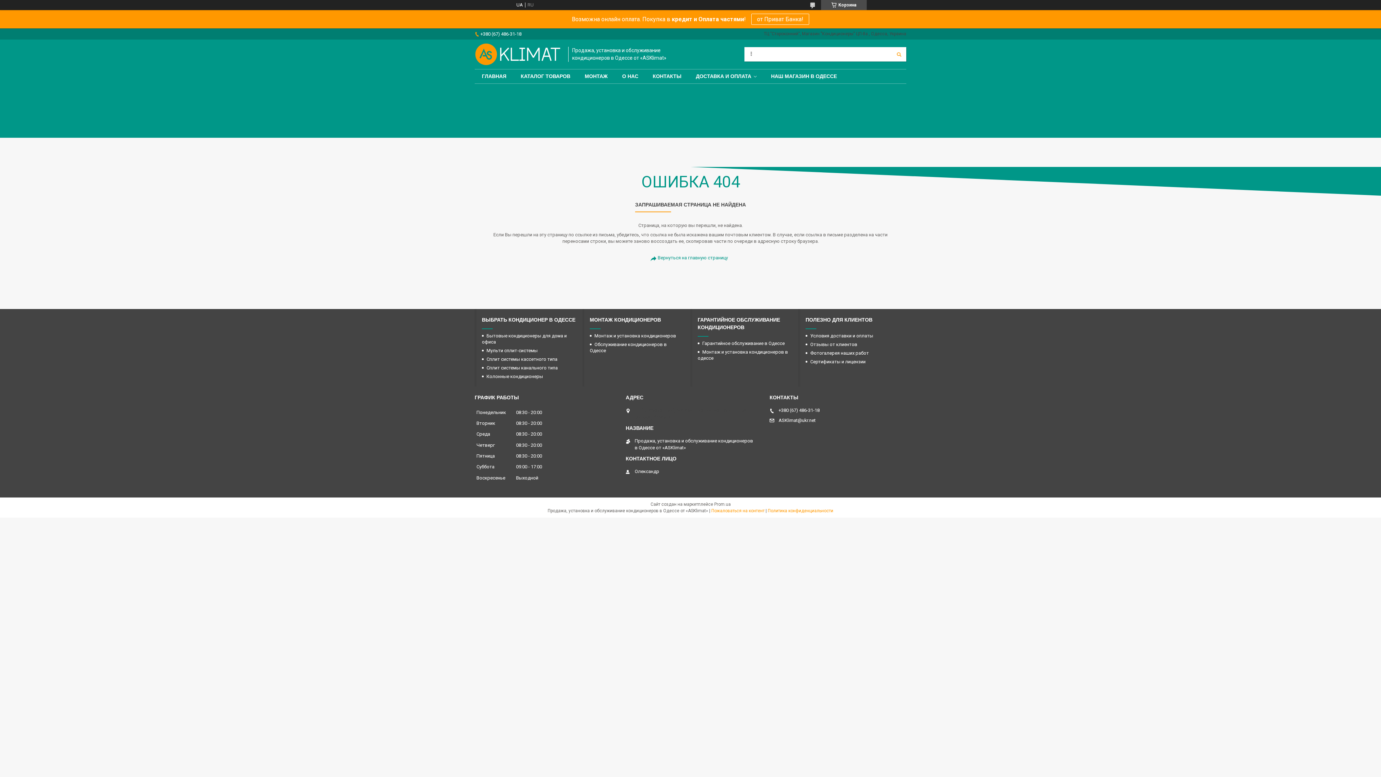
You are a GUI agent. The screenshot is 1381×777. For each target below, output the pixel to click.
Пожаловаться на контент (738, 510)
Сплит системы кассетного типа (522, 359)
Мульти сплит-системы (512, 350)
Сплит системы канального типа (522, 368)
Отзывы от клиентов (833, 344)
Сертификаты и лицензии (838, 361)
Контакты (667, 76)
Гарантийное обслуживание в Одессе (743, 343)
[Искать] (899, 54)
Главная (494, 76)
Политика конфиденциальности (800, 510)
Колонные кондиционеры (515, 376)
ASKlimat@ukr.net (797, 420)
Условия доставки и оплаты (841, 335)
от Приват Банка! (780, 19)
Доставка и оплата (723, 76)
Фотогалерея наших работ (839, 353)
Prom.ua (722, 504)
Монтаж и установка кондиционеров (635, 335)
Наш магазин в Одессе (804, 76)
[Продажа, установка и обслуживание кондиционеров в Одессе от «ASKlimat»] (518, 54)
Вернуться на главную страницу (693, 257)
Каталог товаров (545, 76)
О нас (630, 76)
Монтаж (596, 76)
